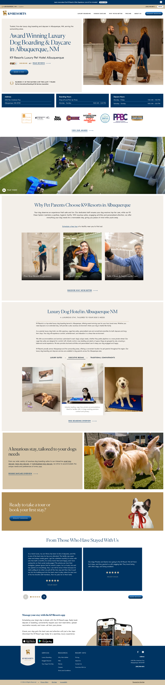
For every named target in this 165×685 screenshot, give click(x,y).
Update (21, 6)
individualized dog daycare (42, 464)
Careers (60, 667)
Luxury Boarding (84, 13)
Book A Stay (19, 72)
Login (160, 6)
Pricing (77, 657)
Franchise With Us (80, 667)
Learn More (103, 2)
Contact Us (78, 664)
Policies (60, 664)
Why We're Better (116, 13)
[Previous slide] (25, 596)
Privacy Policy (44, 682)
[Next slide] (44, 596)
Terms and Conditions (64, 670)
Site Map (54, 682)
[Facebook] (137, 651)
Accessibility (63, 682)
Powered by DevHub (138, 682)
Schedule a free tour (70, 227)
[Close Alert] (161, 2)
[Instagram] (142, 651)
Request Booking (154, 13)
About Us (137, 13)
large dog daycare (22, 464)
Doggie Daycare (100, 13)
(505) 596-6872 (150, 6)
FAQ (59, 661)
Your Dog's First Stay (48, 664)
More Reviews (135, 597)
